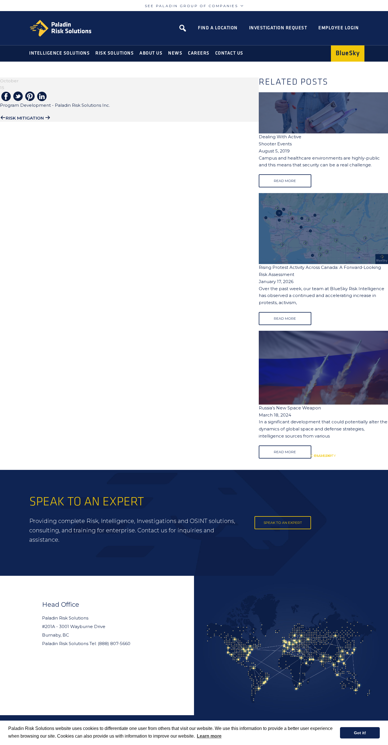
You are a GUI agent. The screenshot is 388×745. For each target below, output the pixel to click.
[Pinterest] (30, 96)
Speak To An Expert (283, 522)
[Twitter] (18, 96)
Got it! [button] (360, 733)
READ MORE (285, 181)
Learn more (209, 736)
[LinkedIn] (42, 97)
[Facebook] (6, 97)
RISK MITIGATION (25, 118)
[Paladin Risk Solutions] (60, 28)
